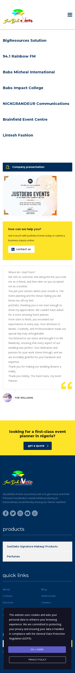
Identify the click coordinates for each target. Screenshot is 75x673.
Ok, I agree (37, 649)
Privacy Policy (37, 659)
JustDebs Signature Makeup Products (32, 546)
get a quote (36, 445)
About (6, 589)
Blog (44, 589)
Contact (7, 595)
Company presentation (28, 167)
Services (8, 602)
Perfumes (13, 556)
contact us (23, 249)
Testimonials (48, 595)
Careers (46, 602)
